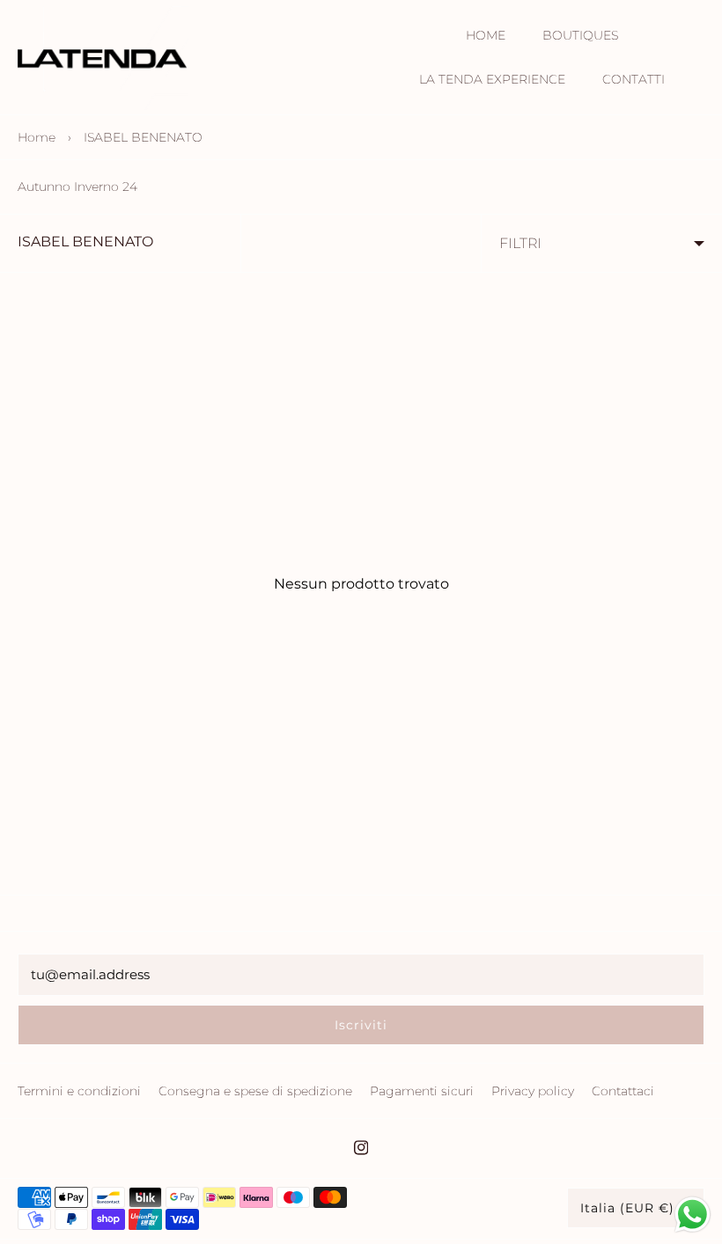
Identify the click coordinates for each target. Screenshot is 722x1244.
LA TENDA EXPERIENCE (492, 79)
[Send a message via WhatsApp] (692, 1214)
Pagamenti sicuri (422, 1091)
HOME (485, 35)
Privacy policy (532, 1091)
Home (36, 137)
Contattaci (623, 1091)
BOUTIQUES (580, 35)
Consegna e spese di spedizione (255, 1091)
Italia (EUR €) (627, 1208)
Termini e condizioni (79, 1091)
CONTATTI (633, 79)
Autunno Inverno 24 (77, 186)
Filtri (520, 243)
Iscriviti (361, 1025)
